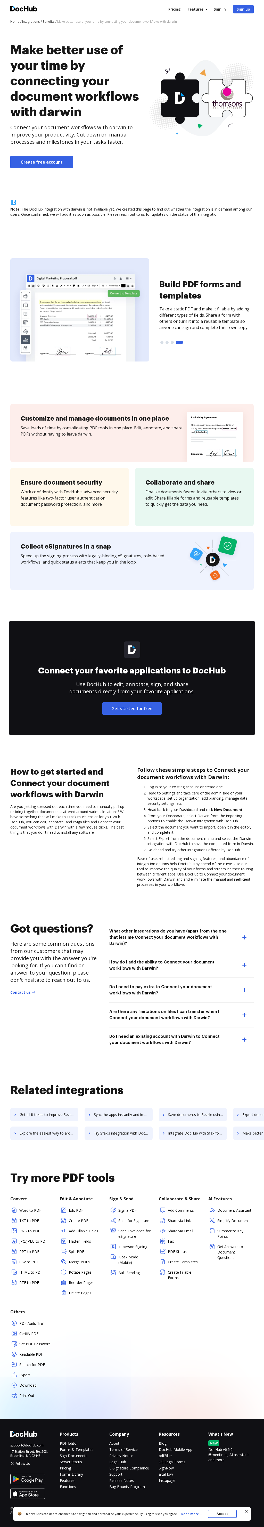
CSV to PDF (29, 1261)
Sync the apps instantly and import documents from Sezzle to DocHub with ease (123, 1114)
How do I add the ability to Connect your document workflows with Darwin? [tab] (161, 965)
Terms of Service (123, 1449)
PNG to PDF (29, 1230)
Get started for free (132, 708)
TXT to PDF (29, 1220)
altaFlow (166, 1474)
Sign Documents (73, 1455)
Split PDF (76, 1251)
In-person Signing (132, 1246)
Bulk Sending (129, 1272)
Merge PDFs (79, 1261)
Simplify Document (233, 1220)
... (189, 1514)
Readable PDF (31, 1354)
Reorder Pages (81, 1282)
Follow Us (22, 1463)
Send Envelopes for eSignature (134, 1233)
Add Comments (181, 1210)
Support (115, 1474)
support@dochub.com (27, 1445)
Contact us (20, 992)
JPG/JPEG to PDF (33, 1241)
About (114, 1443)
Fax (171, 1241)
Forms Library (71, 1474)
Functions (68, 1486)
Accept (222, 1514)
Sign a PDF (127, 1210)
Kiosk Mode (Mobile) (128, 1260)
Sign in (220, 9)
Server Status (71, 1461)
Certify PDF (28, 1333)
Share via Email (180, 1230)
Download (28, 1385)
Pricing (174, 9)
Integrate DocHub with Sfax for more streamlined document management (197, 1133)
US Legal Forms (172, 1461)
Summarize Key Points (230, 1233)
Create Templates (183, 1261)
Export (24, 1374)
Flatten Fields (80, 1241)
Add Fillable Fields (83, 1230)
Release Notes (121, 1480)
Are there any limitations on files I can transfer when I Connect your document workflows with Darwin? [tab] (164, 1015)
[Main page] (23, 9)
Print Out (26, 1395)
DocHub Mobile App (175, 1449)
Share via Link (179, 1220)
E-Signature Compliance (129, 1468)
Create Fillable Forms (179, 1275)
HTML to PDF (31, 1272)
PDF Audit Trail (31, 1323)
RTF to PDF (29, 1282)
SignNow (166, 1468)
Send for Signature (133, 1220)
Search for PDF (32, 1364)
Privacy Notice (121, 1455)
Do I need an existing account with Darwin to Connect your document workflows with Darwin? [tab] (164, 1039)
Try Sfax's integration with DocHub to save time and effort (123, 1133)
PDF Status (177, 1251)
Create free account (42, 162)
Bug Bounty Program (127, 1486)
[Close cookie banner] (246, 1511)
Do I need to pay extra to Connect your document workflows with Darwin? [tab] (160, 990)
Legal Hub (117, 1461)
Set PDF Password (35, 1343)
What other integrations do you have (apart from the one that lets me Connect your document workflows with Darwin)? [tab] (168, 937)
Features (195, 9)
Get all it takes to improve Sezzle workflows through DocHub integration (49, 1114)
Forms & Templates (76, 1449)
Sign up (243, 9)
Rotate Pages (80, 1272)
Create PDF (78, 1220)
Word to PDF (30, 1210)
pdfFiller (165, 1455)
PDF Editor (69, 1443)
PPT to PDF (29, 1251)
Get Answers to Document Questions (230, 1252)
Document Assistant (234, 1210)
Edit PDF (76, 1210)
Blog (163, 1443)
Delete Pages (80, 1292)
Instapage (167, 1480)
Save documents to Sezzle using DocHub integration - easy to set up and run (197, 1114)
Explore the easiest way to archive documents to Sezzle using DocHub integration (49, 1133)
